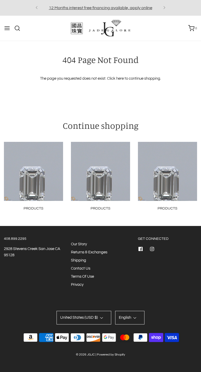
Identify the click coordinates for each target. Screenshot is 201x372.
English (125, 317)
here (120, 78)
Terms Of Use (82, 276)
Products (33, 208)
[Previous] (36, 8)
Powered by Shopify (111, 354)
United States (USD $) (79, 317)
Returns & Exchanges (89, 252)
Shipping (78, 260)
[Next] (164, 8)
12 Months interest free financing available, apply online (100, 8)
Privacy (77, 285)
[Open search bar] (19, 28)
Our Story (79, 244)
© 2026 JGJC (85, 354)
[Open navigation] (7, 28)
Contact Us (80, 268)
